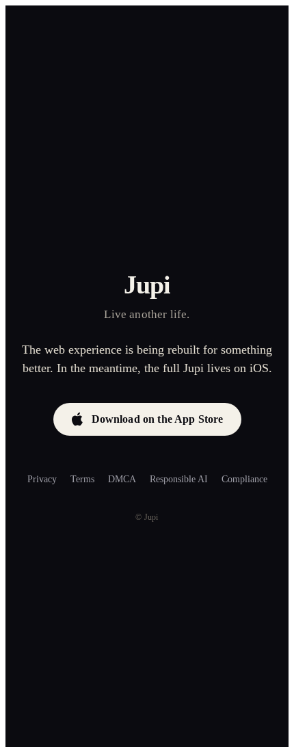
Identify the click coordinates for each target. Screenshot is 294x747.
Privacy (42, 479)
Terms (82, 479)
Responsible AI (179, 479)
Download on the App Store (158, 419)
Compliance (244, 479)
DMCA (122, 479)
